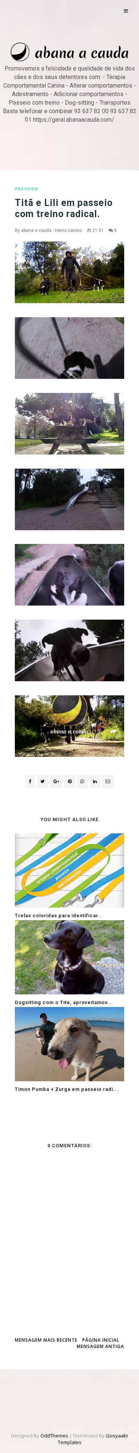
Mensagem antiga (100, 1346)
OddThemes (54, 1435)
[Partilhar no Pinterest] (108, 781)
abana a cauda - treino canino (51, 230)
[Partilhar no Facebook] (30, 781)
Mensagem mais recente (46, 1340)
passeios (26, 189)
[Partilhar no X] (42, 781)
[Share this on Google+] (56, 781)
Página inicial (100, 1340)
